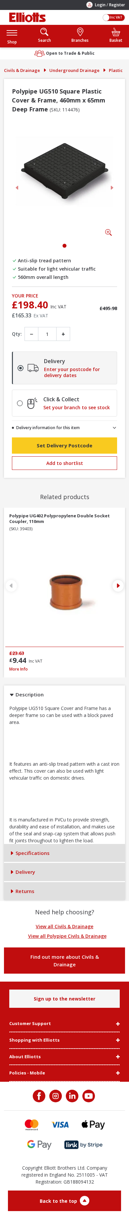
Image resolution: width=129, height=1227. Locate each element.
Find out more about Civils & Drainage (64, 960)
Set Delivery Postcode (64, 445)
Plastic (116, 70)
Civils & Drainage (22, 70)
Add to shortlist (64, 463)
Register (117, 5)
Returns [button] (24, 891)
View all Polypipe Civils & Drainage (67, 936)
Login (100, 5)
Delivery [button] (24, 872)
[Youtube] (88, 1096)
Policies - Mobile (27, 1073)
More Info (64, 669)
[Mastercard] (31, 1125)
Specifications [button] (32, 853)
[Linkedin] (71, 1096)
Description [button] (29, 694)
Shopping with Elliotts (34, 1040)
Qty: (17, 334)
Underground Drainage (74, 70)
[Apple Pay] (93, 1125)
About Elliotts (25, 1057)
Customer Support (30, 1023)
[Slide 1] (64, 245)
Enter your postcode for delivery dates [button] (72, 372)
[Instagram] (55, 1096)
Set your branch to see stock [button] (76, 408)
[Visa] (60, 1125)
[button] (12, 36)
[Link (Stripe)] (83, 1145)
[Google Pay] (39, 1145)
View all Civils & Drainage (64, 926)
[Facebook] (40, 1096)
